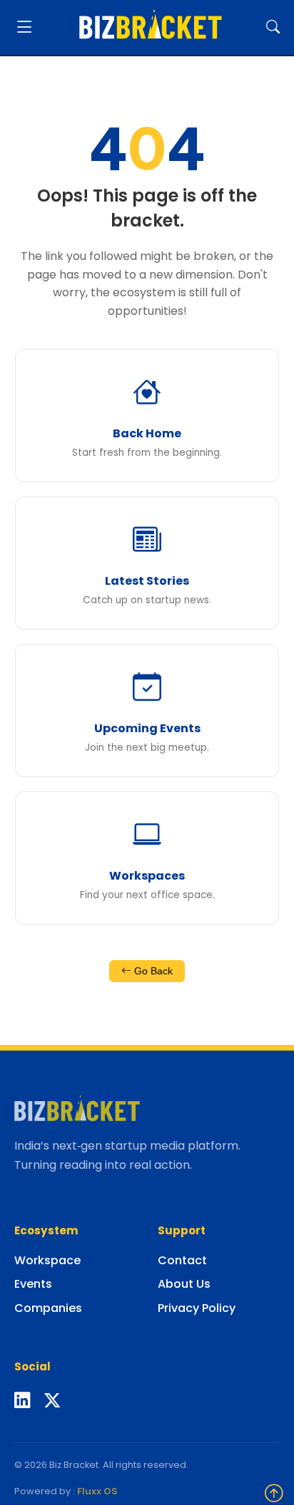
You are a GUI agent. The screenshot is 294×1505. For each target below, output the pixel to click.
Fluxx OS (97, 1491)
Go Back (152, 971)
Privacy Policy (196, 1308)
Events (33, 1284)
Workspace (47, 1260)
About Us (184, 1284)
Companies (48, 1308)
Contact (182, 1260)
